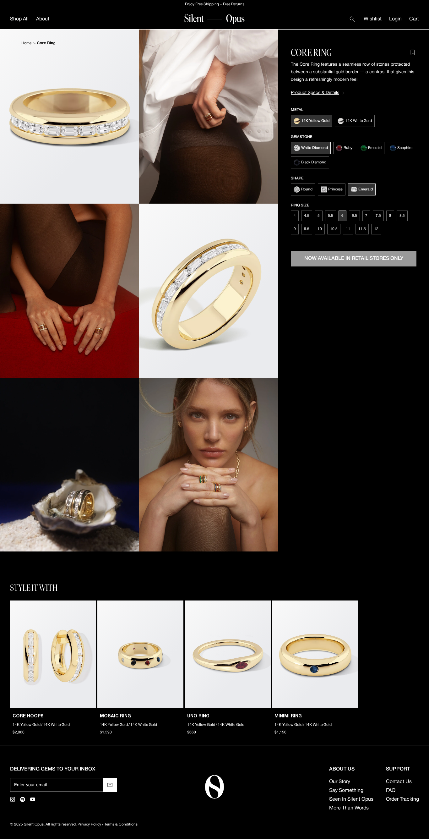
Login (395, 19)
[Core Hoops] (53, 654)
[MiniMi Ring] (315, 654)
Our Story (339, 782)
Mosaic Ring (115, 716)
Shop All (19, 19)
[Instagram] (12, 799)
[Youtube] (32, 799)
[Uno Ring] (228, 654)
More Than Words (349, 808)
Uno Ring (198, 716)
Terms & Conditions (121, 824)
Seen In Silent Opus (351, 799)
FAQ (390, 790)
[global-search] (352, 19)
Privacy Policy (89, 824)
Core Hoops (28, 716)
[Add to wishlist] (412, 52)
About (42, 19)
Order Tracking (402, 799)
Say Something (346, 790)
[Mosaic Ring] (140, 654)
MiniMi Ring (288, 716)
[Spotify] (22, 799)
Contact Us (399, 782)
